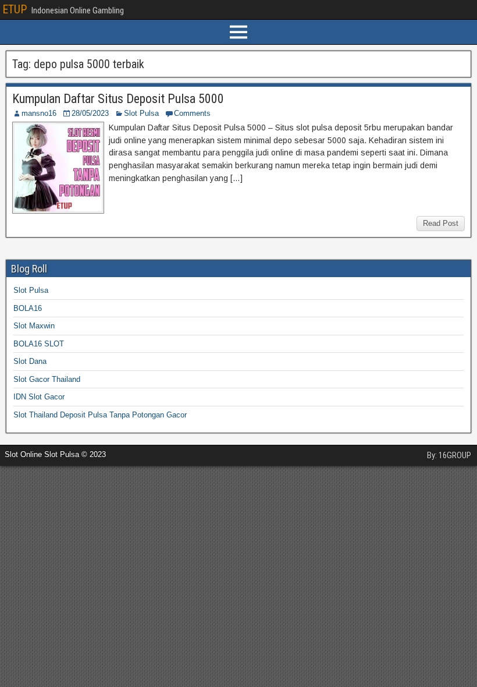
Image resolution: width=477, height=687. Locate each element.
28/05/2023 (90, 113)
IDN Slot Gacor (39, 396)
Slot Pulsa (141, 113)
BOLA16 (27, 308)
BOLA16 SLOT (38, 343)
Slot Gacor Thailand (46, 379)
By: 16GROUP (449, 455)
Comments (192, 113)
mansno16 (39, 113)
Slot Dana (30, 361)
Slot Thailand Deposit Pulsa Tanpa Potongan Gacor (100, 414)
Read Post (440, 223)
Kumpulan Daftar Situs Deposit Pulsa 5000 (118, 98)
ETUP (14, 9)
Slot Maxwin (34, 325)
